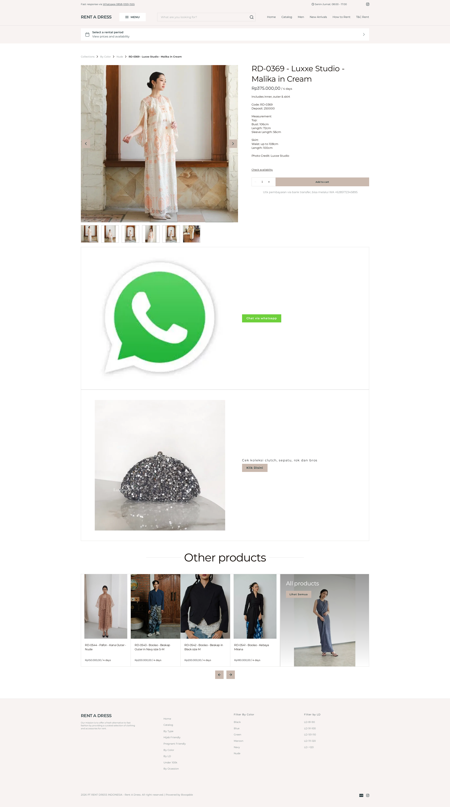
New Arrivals (318, 17)
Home (271, 17)
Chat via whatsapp (261, 318)
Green (237, 734)
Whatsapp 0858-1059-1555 (119, 4)
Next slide (230, 675)
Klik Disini (254, 467)
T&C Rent (362, 17)
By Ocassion (171, 768)
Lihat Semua (299, 594)
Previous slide (219, 675)
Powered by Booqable (179, 794)
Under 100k (170, 762)
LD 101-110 (310, 734)
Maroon (238, 740)
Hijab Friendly (172, 737)
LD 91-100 (310, 728)
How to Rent (342, 17)
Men (301, 17)
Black (237, 722)
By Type (168, 731)
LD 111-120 (310, 740)
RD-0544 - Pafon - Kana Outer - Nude (105, 647)
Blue (236, 728)
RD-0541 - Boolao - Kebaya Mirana (251, 647)
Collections (88, 56)
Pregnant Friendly (174, 743)
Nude (120, 56)
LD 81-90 (309, 722)
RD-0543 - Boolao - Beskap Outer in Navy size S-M (152, 647)
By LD (167, 756)
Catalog (286, 17)
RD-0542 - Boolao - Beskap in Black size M (203, 647)
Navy (237, 747)
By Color (105, 56)
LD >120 (309, 747)
